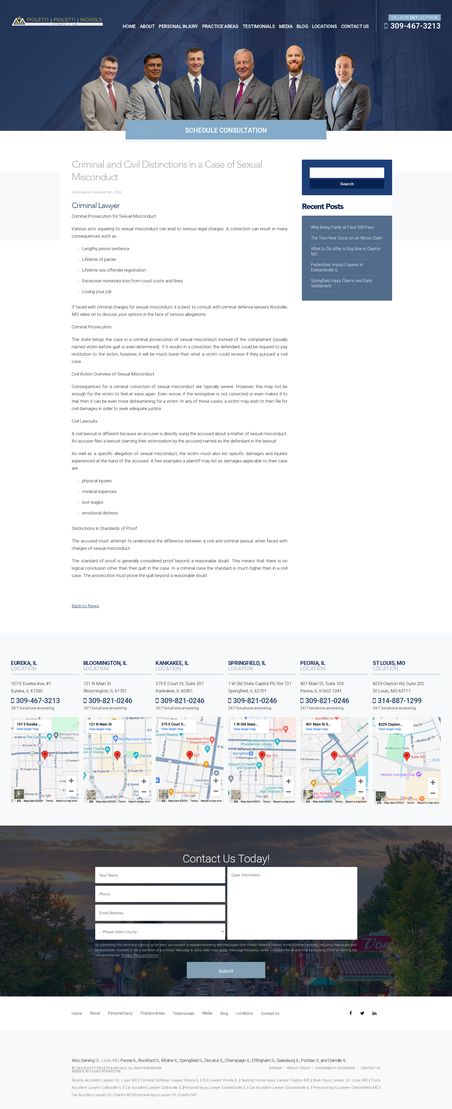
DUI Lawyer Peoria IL (220, 1080)
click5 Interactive (105, 1071)
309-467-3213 (415, 26)
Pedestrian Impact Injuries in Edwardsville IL (337, 267)
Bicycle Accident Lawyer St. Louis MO (104, 1080)
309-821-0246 (109, 701)
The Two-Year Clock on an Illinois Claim (347, 238)
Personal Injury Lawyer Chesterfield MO (345, 1087)
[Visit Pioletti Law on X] (362, 1013)
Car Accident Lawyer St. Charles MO (102, 1095)
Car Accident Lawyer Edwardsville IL (279, 1087)
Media (286, 26)
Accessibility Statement (335, 1068)
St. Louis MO (107, 1060)
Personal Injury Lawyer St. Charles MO (165, 1095)
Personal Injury (178, 26)
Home (129, 26)
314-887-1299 (399, 701)
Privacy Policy (298, 1068)
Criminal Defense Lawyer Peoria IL (170, 1080)
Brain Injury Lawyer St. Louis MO (340, 1080)
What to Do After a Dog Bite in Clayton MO (346, 251)
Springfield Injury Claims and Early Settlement (341, 283)
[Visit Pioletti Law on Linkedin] (374, 1013)
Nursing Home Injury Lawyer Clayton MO (275, 1080)
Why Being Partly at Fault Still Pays (342, 227)
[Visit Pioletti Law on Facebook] (352, 1013)
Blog (302, 26)
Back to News (85, 605)
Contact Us (355, 26)
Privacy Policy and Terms (139, 955)
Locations (324, 26)
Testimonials (258, 26)
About (147, 26)
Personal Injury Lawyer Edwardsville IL (215, 1087)
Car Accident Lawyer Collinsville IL (153, 1087)
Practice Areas (220, 26)
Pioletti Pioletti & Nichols (57, 20)
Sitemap (275, 1068)
